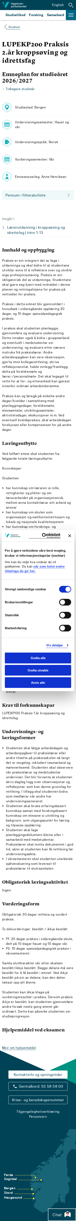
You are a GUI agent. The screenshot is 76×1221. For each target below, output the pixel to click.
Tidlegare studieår (20, 89)
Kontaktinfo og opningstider (38, 1074)
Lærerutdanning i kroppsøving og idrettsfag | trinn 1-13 (36, 230)
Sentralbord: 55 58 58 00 (41, 1086)
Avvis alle (38, 682)
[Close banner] (69, 535)
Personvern (38, 1117)
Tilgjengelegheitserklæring (37, 1112)
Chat (57, 1214)
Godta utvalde (38, 670)
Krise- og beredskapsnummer (38, 1100)
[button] (71, 5)
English (58, 5)
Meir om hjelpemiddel (19, 1048)
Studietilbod (15, 15)
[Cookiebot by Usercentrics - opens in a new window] (44, 535)
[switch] (65, 602)
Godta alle (38, 658)
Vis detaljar (54, 645)
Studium (14, 27)
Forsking (36, 15)
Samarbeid (55, 15)
